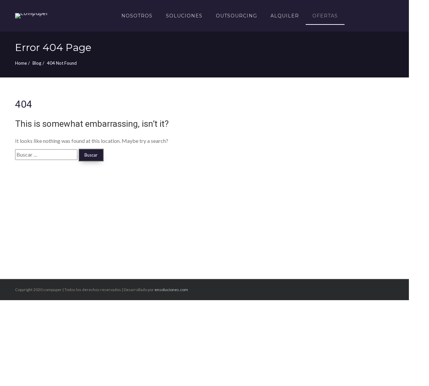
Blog (37, 63)
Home (21, 63)
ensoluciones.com (171, 289)
